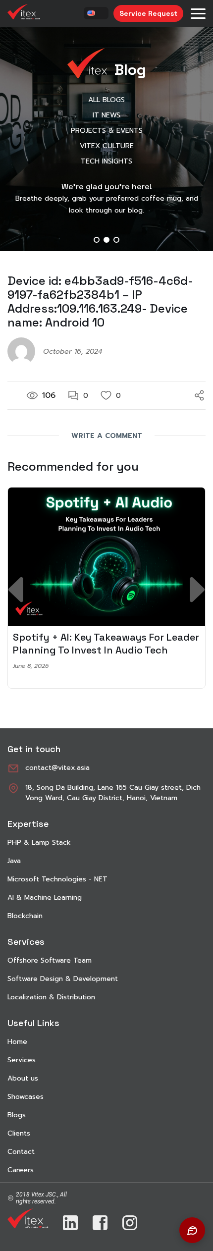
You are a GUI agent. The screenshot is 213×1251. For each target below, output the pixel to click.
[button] (97, 240)
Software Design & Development (62, 979)
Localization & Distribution (51, 997)
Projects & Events (107, 130)
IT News (106, 115)
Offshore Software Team (49, 960)
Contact (21, 1151)
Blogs (16, 1115)
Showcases (25, 1096)
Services (21, 1060)
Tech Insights (106, 161)
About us (22, 1078)
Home (17, 1041)
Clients (18, 1133)
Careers (20, 1170)
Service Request (148, 13)
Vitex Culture (107, 146)
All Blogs (106, 100)
